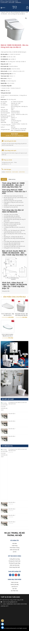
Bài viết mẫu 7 (11, 428)
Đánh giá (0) (12, 179)
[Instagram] (19, 575)
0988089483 (18, 2)
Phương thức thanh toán (14, 561)
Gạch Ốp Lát (15, 586)
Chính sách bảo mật (14, 549)
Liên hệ (14, 551)
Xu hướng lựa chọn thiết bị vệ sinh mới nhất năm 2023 (17, 403)
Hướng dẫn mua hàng (14, 559)
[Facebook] (10, 575)
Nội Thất (14, 588)
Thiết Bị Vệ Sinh (14, 582)
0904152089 (11, 2)
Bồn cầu (8, 12)
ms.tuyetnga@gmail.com (11, 602)
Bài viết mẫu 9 (11, 413)
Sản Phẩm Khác (14, 590)
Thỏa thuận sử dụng (14, 547)
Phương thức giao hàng (14, 563)
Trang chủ (3, 12)
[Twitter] (13, 575)
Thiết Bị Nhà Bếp (14, 584)
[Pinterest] (16, 575)
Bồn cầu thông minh (15, 12)
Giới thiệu (14, 543)
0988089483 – (8, 172)
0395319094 (4, 2)
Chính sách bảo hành (14, 565)
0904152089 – (15, 172)
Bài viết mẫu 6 (11, 436)
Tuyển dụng (14, 545)
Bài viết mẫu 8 (11, 421)
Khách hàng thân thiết (14, 567)
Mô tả (4, 179)
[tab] (4, 179)
